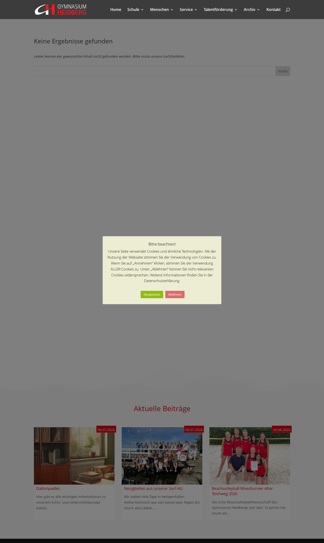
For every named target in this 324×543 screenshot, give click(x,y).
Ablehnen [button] (175, 294)
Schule (133, 10)
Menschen (159, 10)
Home (115, 10)
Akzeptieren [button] (151, 294)
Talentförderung (218, 10)
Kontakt (273, 10)
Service (186, 10)
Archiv (249, 10)
